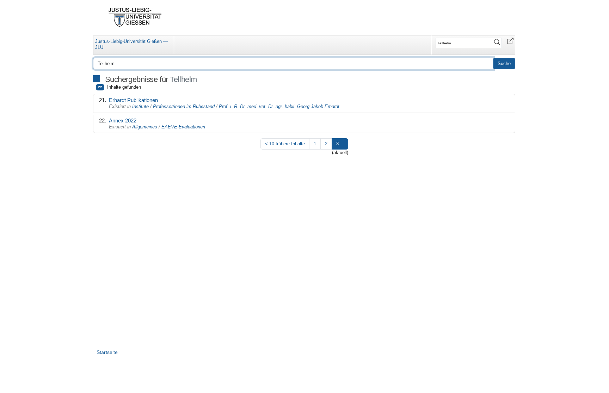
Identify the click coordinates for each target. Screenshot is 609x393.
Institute (140, 106)
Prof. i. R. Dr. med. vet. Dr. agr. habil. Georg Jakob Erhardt (279, 106)
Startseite (107, 352)
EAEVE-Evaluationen (183, 126)
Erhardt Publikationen (133, 100)
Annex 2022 (122, 120)
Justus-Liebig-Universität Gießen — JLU (131, 44)
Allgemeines (144, 126)
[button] (510, 40)
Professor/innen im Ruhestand (184, 106)
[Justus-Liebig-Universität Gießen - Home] (135, 17)
